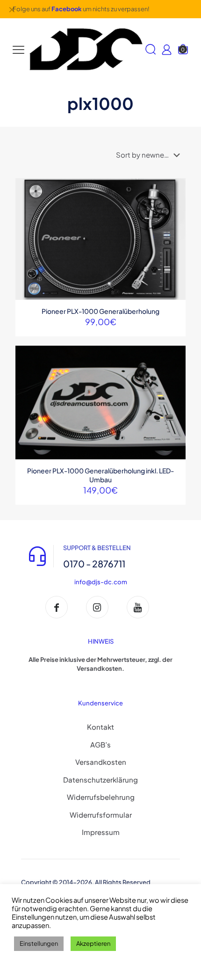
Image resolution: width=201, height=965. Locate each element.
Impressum (101, 831)
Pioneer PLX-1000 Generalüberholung (100, 311)
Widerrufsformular (101, 814)
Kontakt (100, 726)
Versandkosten (100, 761)
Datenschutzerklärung (100, 779)
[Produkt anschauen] (175, 202)
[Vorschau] (175, 230)
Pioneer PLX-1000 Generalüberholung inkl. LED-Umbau (100, 475)
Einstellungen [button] (39, 943)
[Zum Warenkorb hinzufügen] (175, 189)
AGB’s (100, 744)
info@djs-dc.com (100, 582)
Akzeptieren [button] (93, 943)
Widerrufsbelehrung (101, 796)
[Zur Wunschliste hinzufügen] (175, 216)
